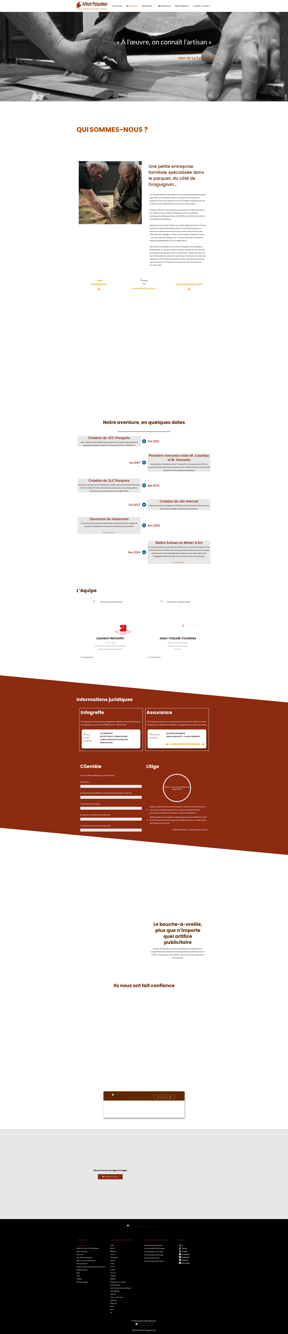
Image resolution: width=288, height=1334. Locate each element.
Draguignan (166, 234)
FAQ (78, 1273)
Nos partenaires (82, 1263)
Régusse (113, 1279)
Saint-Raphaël (114, 1291)
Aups (112, 1245)
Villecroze (113, 1303)
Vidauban (113, 1300)
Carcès (112, 1254)
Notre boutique (81, 1251)
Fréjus (173, 234)
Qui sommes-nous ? (83, 1245)
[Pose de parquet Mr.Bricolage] (153, 1255)
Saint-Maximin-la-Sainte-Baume (120, 1288)
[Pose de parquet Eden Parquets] (154, 1248)
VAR (111, 1309)
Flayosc (112, 1260)
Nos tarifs (79, 1254)
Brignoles (113, 1251)
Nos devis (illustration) (84, 1257)
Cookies (79, 1279)
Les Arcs (113, 1273)
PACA (184, 240)
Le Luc (112, 1267)
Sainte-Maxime (115, 1285)
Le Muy (180, 234)
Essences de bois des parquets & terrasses (90, 1267)
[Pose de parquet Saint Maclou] (153, 1261)
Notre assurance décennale (85, 1260)
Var (179, 228)
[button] (153, 6)
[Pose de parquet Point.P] (152, 1258)
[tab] (110, 657)
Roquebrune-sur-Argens (118, 1282)
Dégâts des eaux (82, 1270)
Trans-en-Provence (116, 1297)
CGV (78, 1276)
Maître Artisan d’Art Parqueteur (87, 1248)
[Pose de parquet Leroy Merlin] (153, 1252)
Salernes (113, 1294)
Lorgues (113, 1276)
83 (111, 1312)
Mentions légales (82, 1282)
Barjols (112, 1248)
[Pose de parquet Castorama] (153, 1245)
